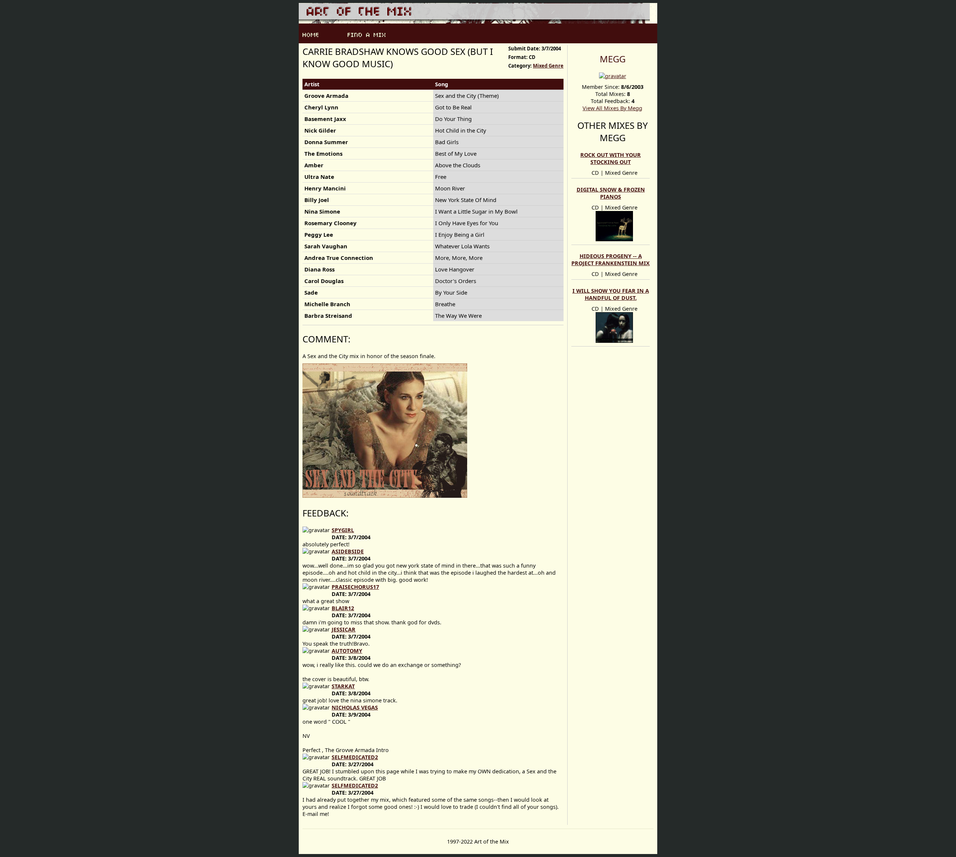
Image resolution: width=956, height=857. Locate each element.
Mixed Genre (548, 65)
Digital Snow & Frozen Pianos (611, 193)
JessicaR (344, 629)
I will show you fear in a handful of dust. (610, 294)
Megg (613, 59)
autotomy (347, 650)
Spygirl (343, 530)
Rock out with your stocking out (610, 158)
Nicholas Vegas (355, 707)
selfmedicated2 (355, 757)
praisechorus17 (355, 586)
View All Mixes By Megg (612, 108)
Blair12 (343, 608)
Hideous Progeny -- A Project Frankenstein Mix (610, 259)
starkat (343, 686)
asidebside (348, 551)
